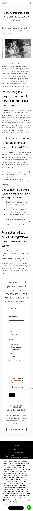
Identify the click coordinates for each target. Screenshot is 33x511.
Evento (11, 339)
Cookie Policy (12, 497)
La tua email (13, 316)
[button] (4, 48)
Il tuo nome (12, 308)
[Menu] (30, 3)
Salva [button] (5, 508)
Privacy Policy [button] (22, 497)
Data (10, 331)
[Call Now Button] (29, 507)
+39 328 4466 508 (19, 452)
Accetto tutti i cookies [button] (16, 508)
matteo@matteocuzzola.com (19, 457)
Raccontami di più (14, 361)
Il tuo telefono (13, 324)
